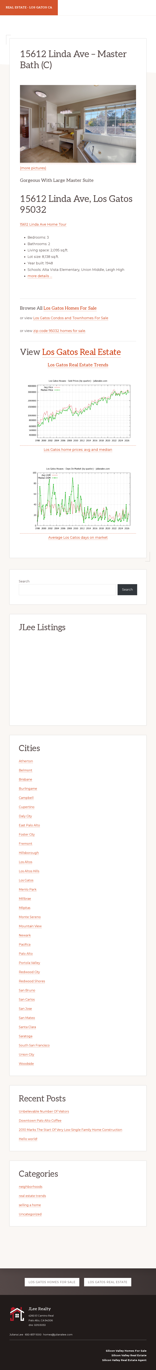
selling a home (30, 1205)
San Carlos (27, 999)
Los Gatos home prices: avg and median (78, 450)
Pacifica (24, 944)
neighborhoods (30, 1187)
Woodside (26, 1064)
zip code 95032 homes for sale (59, 331)
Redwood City (29, 972)
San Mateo (27, 1018)
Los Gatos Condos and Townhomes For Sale (70, 318)
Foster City (27, 834)
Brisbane (25, 779)
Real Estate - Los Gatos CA (29, 7)
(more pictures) (33, 168)
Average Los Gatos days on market (78, 537)
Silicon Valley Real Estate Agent (124, 1360)
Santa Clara (27, 1027)
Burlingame (28, 788)
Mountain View (30, 926)
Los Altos (25, 862)
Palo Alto (26, 953)
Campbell (26, 798)
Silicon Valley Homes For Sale (126, 1350)
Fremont (25, 843)
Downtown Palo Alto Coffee (40, 1120)
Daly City (25, 816)
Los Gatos (26, 880)
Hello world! (28, 1139)
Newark (25, 935)
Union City (26, 1054)
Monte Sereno (30, 917)
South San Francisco (34, 1045)
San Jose (25, 1008)
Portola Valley (29, 963)
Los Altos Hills (29, 871)
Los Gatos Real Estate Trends (78, 365)
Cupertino (26, 807)
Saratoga (25, 1036)
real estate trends (32, 1196)
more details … (40, 276)
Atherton (26, 761)
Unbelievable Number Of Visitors (44, 1111)
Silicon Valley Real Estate (128, 1355)
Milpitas (24, 908)
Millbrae (25, 898)
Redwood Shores (32, 981)
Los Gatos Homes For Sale (70, 308)
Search (24, 581)
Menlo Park (28, 889)
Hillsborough (29, 853)
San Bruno (27, 990)
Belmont (25, 770)
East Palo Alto (29, 825)
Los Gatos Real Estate (81, 352)
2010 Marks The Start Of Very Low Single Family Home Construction (70, 1130)
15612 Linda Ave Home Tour (43, 224)
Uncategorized (30, 1214)
